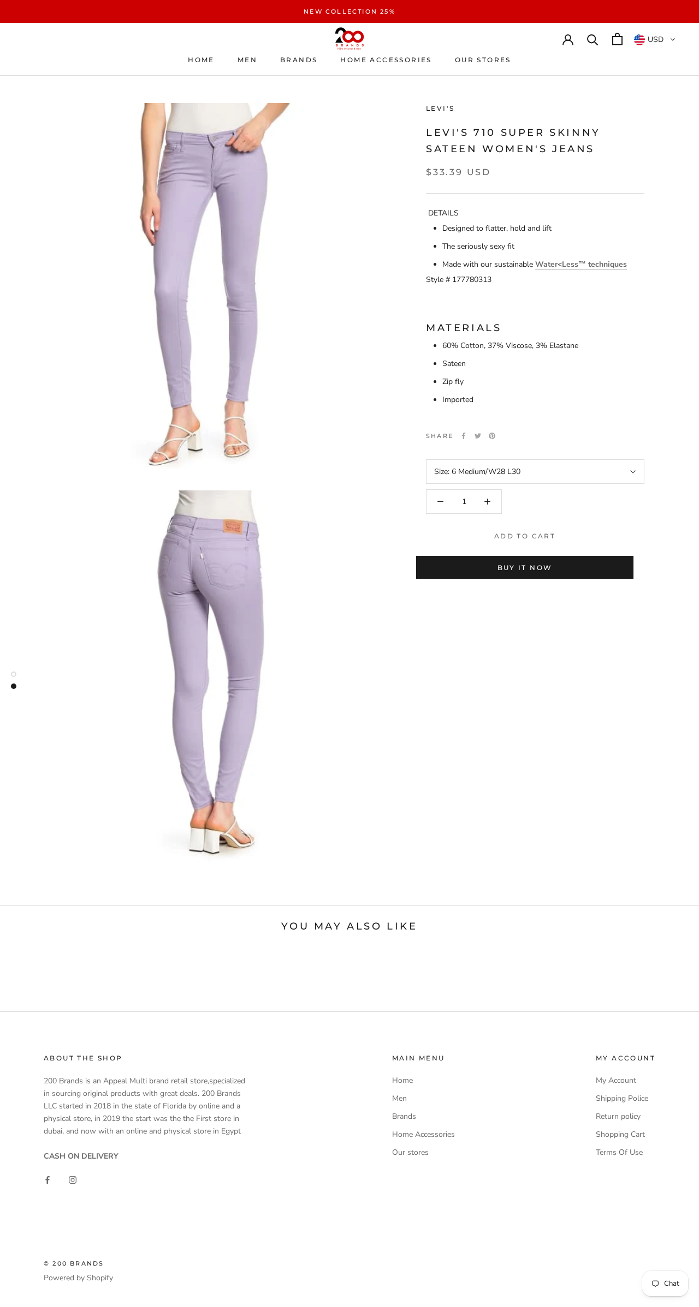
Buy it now (525, 567)
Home (201, 60)
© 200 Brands (74, 1263)
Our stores (483, 60)
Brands (298, 60)
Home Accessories (385, 60)
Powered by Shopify (78, 1278)
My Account (616, 1080)
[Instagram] (72, 1179)
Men (247, 60)
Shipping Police (622, 1098)
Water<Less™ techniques (581, 264)
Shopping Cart (620, 1134)
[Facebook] (463, 436)
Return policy (618, 1116)
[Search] (593, 39)
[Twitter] (478, 436)
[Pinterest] (492, 436)
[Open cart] (617, 39)
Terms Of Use (619, 1152)
